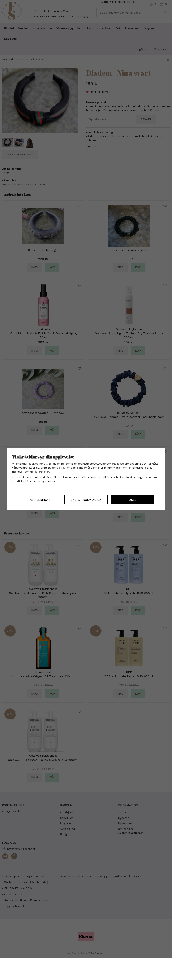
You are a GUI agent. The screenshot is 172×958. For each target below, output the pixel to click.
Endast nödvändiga (85, 499)
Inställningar (40, 499)
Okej (132, 499)
